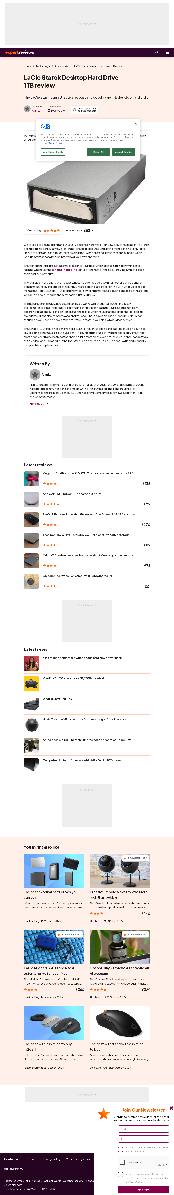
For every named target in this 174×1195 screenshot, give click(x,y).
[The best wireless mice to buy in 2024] (54, 1023)
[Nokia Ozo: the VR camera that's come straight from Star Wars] (31, 724)
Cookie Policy (55, 142)
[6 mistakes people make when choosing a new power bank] (31, 663)
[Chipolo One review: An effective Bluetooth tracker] (31, 581)
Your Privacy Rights (53, 152)
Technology (43, 66)
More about (37, 403)
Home (27, 66)
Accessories (62, 66)
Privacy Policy (51, 1159)
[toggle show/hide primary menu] (167, 52)
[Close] (135, 123)
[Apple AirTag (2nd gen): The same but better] (31, 499)
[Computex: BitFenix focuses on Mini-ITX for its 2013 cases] (31, 765)
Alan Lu (36, 110)
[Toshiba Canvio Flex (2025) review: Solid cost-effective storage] (31, 540)
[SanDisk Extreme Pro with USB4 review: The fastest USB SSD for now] (31, 519)
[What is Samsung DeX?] (31, 704)
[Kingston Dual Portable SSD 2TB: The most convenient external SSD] (31, 478)
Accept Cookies (123, 152)
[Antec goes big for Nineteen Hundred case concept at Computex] (31, 745)
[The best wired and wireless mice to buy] (120, 1023)
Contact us (11, 1159)
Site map (31, 1159)
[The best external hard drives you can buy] (54, 871)
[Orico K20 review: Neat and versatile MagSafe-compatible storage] (31, 560)
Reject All (98, 152)
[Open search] (157, 52)
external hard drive (64, 269)
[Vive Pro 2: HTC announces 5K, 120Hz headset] (31, 683)
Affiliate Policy (13, 1168)
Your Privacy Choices (80, 1159)
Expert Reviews (17, 52)
